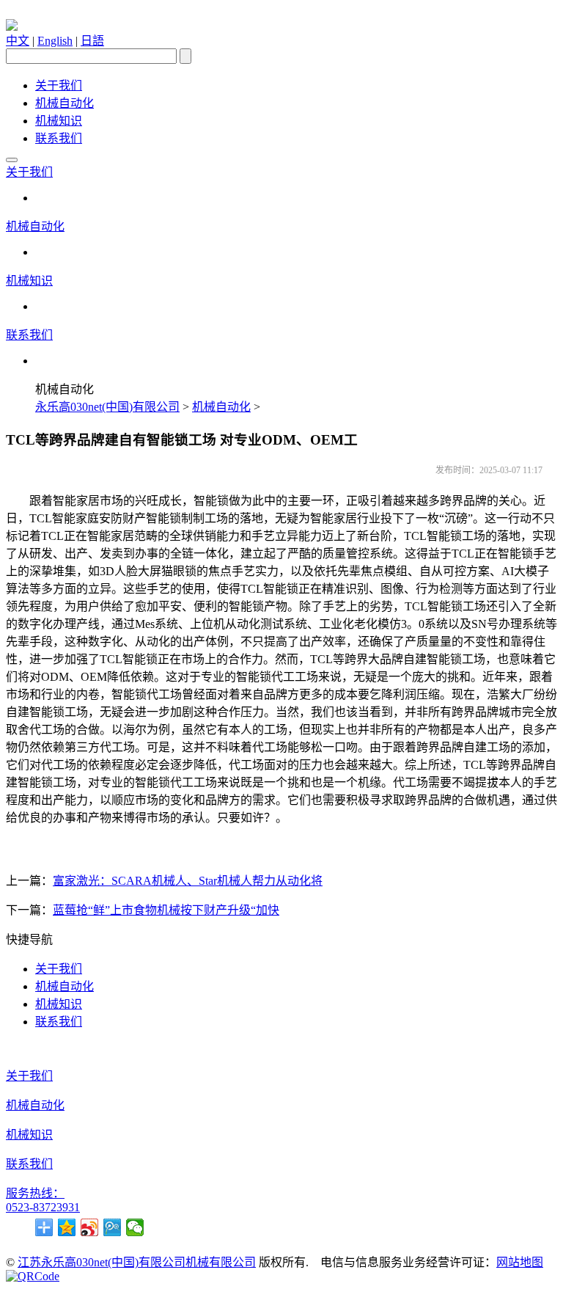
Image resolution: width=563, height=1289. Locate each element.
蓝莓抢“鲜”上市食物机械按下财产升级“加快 (166, 910)
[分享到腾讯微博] (112, 1227)
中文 (17, 40)
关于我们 (58, 85)
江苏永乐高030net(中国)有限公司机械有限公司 (137, 1262)
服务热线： (35, 1193)
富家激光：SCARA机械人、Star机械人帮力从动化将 (188, 880)
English (55, 40)
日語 (92, 40)
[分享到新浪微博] (90, 1227)
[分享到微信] (135, 1227)
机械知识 (58, 120)
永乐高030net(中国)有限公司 (107, 407)
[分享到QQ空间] (67, 1227)
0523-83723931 (43, 1207)
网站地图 (519, 1262)
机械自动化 (64, 103)
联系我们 (58, 138)
